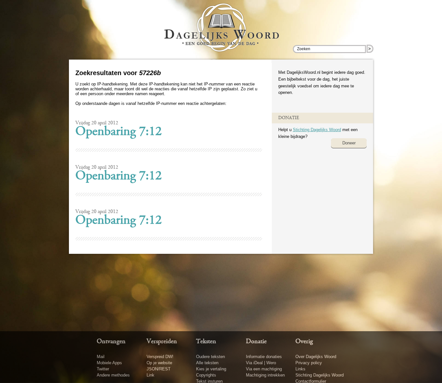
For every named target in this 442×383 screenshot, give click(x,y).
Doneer (349, 143)
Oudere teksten (210, 356)
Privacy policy (308, 362)
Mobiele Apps (109, 362)
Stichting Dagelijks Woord (317, 129)
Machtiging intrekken (265, 375)
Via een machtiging (264, 368)
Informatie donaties (264, 356)
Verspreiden (162, 341)
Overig (304, 341)
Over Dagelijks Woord (315, 356)
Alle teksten (207, 362)
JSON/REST (159, 368)
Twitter (103, 368)
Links (300, 368)
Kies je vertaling (211, 368)
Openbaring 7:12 (118, 132)
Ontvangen (111, 341)
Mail (101, 356)
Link (150, 375)
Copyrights (206, 375)
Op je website (159, 362)
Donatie (256, 341)
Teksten (206, 341)
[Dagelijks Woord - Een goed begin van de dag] (221, 32)
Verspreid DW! (160, 356)
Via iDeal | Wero (261, 362)
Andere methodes (113, 375)
